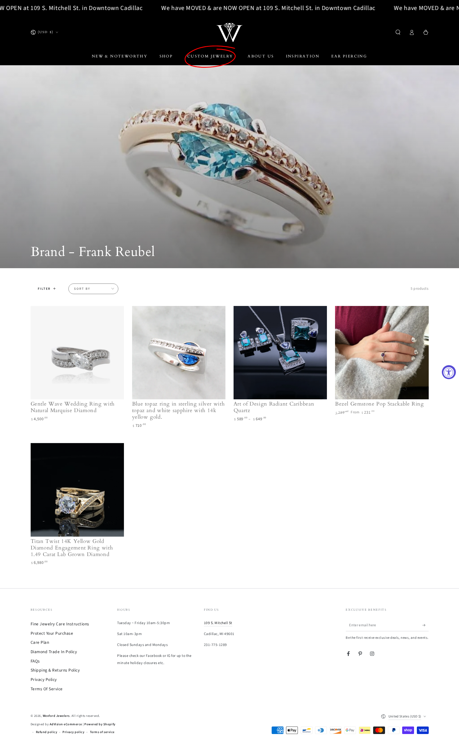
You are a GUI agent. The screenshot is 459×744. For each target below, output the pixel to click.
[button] (398, 32)
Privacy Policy (44, 679)
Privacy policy (73, 732)
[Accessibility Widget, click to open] (449, 372)
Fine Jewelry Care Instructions (60, 624)
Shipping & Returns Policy (55, 670)
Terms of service (102, 732)
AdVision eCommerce (66, 724)
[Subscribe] (425, 625)
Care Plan (40, 642)
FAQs (35, 661)
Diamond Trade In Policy (54, 652)
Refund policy (46, 732)
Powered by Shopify (99, 724)
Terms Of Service (47, 689)
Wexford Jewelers (56, 716)
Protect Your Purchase (52, 633)
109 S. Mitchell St (218, 623)
